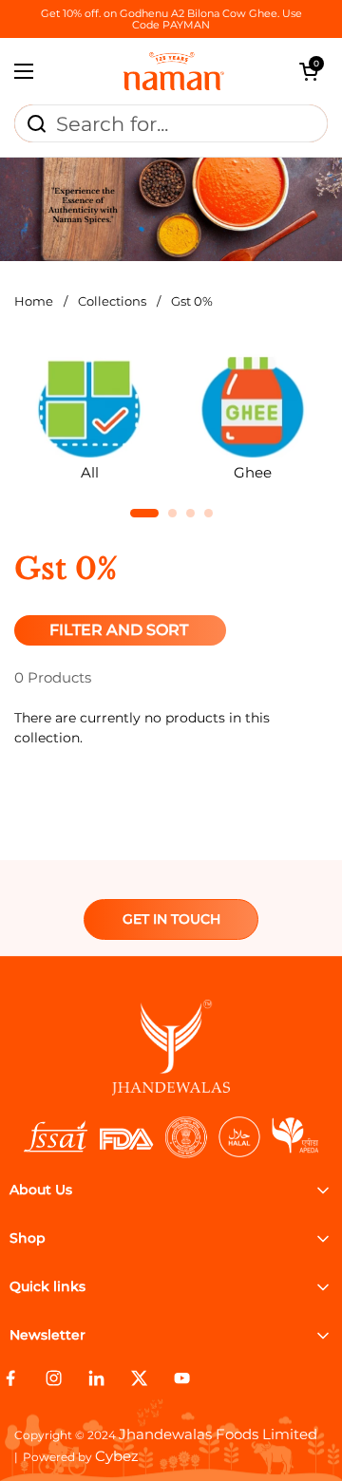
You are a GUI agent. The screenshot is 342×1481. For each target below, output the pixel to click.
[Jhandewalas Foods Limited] (174, 71)
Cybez (117, 1456)
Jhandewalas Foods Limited (218, 1434)
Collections (112, 301)
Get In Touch (171, 919)
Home (33, 301)
